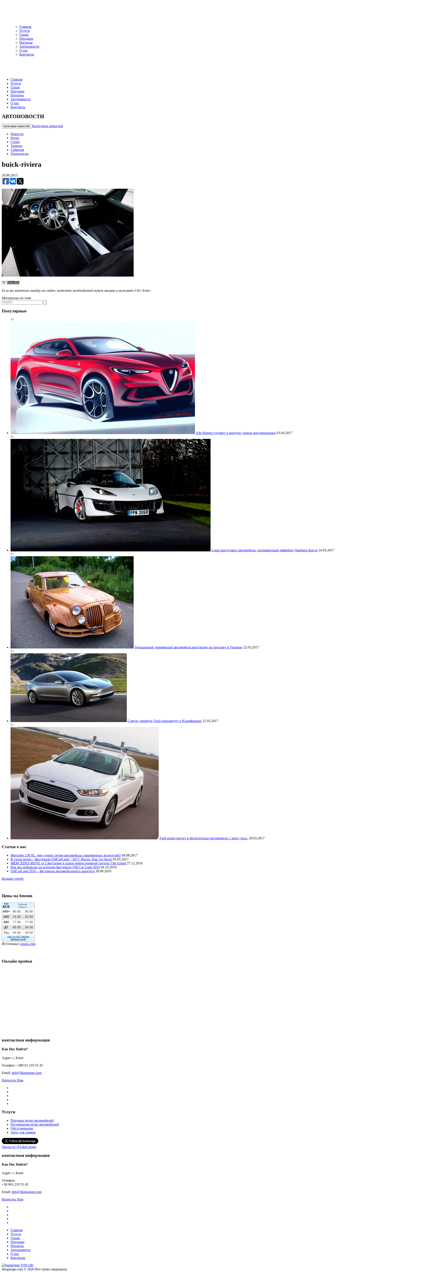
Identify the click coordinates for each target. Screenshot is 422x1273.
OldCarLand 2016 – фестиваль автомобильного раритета (53, 871)
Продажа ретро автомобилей (32, 1120)
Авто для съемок (23, 1132)
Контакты (26, 54)
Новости (17, 134)
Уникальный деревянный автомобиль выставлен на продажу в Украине (188, 647)
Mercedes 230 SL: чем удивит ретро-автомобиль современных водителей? (66, 855)
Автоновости (29, 46)
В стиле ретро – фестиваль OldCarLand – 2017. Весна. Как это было (61, 859)
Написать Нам (12, 1080)
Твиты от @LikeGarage (19, 1147)
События (17, 150)
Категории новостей (47, 126)
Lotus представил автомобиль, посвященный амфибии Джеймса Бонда (264, 550)
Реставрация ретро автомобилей (35, 1124)
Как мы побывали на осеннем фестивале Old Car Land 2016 (55, 867)
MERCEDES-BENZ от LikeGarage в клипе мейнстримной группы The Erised (68, 863)
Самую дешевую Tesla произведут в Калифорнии (165, 721)
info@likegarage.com (27, 1073)
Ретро (15, 138)
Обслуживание (22, 1128)
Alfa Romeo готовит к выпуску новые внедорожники (236, 433)
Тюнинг (17, 146)
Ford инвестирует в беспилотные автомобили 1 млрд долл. (204, 838)
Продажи (26, 38)
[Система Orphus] (10, 283)
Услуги (24, 31)
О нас (23, 50)
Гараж (24, 34)
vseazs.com (27, 944)
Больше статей (13, 878)
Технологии (20, 154)
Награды (26, 42)
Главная (25, 27)
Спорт (15, 142)
